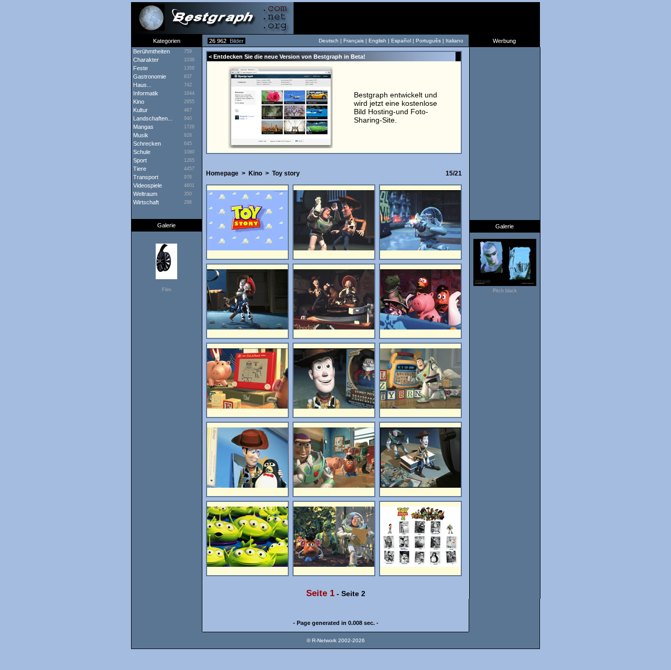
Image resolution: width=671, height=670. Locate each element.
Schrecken (146, 143)
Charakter (145, 60)
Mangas (143, 127)
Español (401, 40)
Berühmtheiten (151, 51)
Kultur (140, 110)
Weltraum (144, 194)
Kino (255, 173)
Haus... (141, 85)
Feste (140, 68)
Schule (141, 152)
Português (428, 40)
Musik (140, 135)
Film (166, 289)
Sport (139, 160)
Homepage (222, 173)
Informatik (145, 93)
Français (353, 40)
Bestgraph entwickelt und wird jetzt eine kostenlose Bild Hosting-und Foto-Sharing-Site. (395, 107)
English (377, 40)
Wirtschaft (145, 202)
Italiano (454, 40)
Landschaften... (152, 118)
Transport (145, 177)
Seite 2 (353, 593)
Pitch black (505, 290)
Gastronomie (149, 76)
